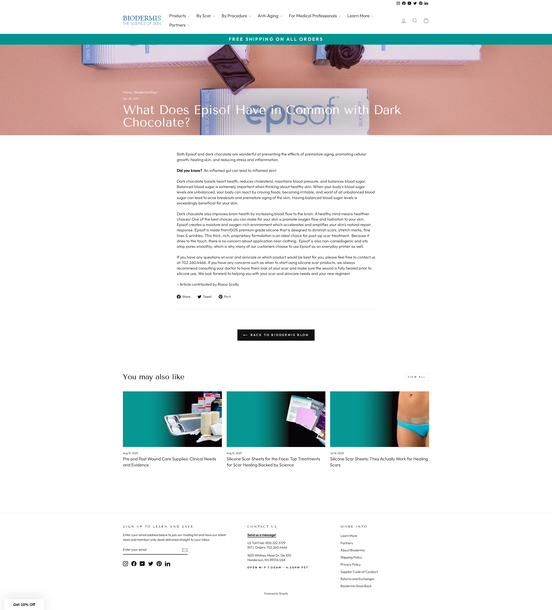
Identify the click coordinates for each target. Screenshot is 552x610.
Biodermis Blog (145, 92)
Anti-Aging (268, 15)
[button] (24, 604)
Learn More (358, 15)
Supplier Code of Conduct (359, 572)
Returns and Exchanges (357, 579)
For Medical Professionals (313, 15)
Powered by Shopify (276, 593)
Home (127, 92)
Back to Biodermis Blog (279, 335)
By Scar (204, 15)
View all (417, 376)
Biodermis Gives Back (356, 586)
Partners (177, 25)
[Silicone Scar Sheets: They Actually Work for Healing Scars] (379, 419)
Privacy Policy (350, 564)
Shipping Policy (351, 557)
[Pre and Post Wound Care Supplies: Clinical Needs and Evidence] (172, 419)
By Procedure (235, 15)
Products (178, 15)
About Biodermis (352, 550)
